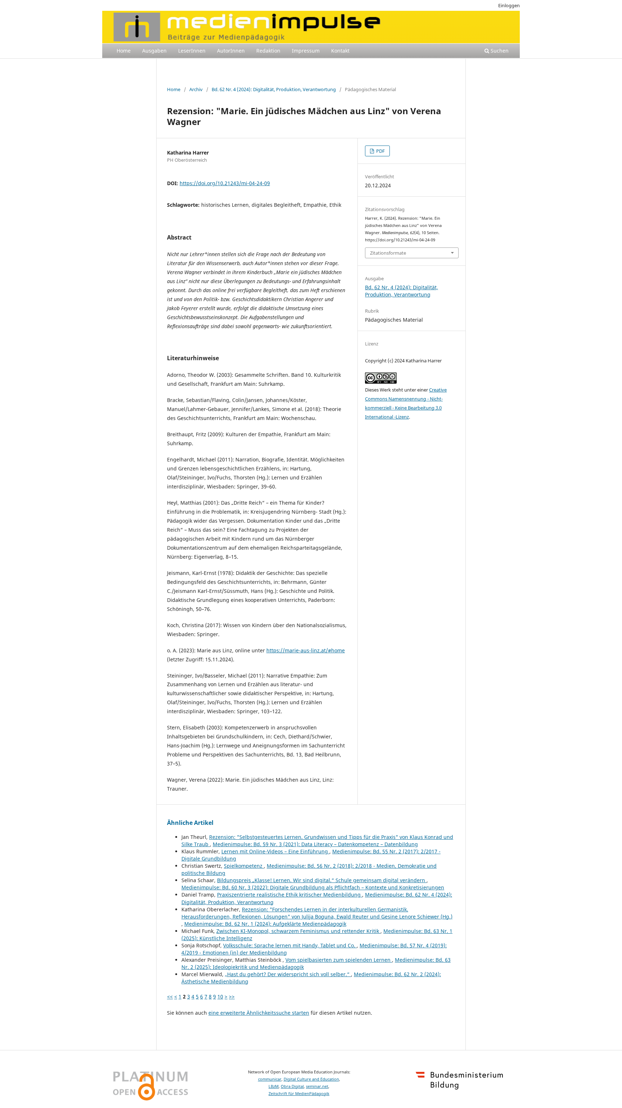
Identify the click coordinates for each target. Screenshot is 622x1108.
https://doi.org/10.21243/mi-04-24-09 (225, 183)
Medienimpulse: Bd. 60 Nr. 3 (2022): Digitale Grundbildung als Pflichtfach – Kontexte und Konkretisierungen (312, 887)
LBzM (274, 1086)
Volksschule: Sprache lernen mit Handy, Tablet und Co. (290, 945)
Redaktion (268, 50)
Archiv (196, 89)
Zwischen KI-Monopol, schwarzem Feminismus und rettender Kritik (298, 931)
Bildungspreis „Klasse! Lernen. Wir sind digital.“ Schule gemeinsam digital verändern (322, 880)
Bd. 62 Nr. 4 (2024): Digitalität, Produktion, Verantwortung (274, 89)
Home (124, 50)
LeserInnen (192, 50)
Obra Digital (292, 1086)
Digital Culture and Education (311, 1079)
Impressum (306, 50)
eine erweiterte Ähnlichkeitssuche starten (258, 1012)
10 (220, 996)
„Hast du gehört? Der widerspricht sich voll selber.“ (288, 974)
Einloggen (509, 5)
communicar (269, 1079)
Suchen (499, 50)
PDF (380, 151)
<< (170, 996)
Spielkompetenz (244, 865)
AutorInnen (231, 50)
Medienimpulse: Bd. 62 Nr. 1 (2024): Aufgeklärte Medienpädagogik (265, 923)
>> (232, 996)
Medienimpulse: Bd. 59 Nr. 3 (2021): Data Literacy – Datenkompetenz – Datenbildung (315, 844)
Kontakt (340, 50)
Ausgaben (154, 50)
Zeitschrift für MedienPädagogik (299, 1093)
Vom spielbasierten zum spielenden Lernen (338, 959)
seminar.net (317, 1086)
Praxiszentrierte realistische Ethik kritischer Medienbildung (289, 894)
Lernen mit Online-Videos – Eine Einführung (275, 851)
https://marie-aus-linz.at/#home (305, 650)
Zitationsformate (388, 253)
